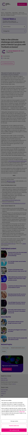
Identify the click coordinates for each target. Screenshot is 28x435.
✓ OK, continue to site (14, 430)
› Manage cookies (14, 421)
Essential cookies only (14, 425)
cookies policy (22, 411)
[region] (14, 416)
